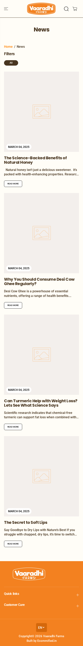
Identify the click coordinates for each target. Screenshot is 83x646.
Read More (13, 184)
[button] (6, 8)
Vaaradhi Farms (53, 636)
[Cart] (75, 9)
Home (8, 47)
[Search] (66, 9)
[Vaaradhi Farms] (41, 8)
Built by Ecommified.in (42, 641)
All (11, 62)
